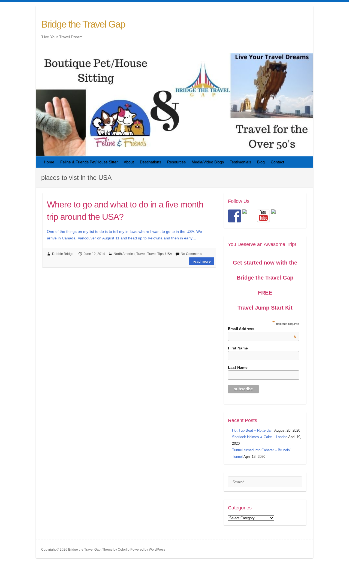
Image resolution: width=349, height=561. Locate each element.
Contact (277, 162)
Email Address (262, 328)
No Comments (191, 254)
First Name (238, 348)
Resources (176, 162)
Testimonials (240, 162)
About (129, 162)
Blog (261, 162)
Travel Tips (155, 254)
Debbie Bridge (63, 254)
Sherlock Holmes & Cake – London (259, 437)
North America (124, 254)
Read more (202, 261)
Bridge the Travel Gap (83, 24)
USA (168, 254)
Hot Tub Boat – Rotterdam (252, 430)
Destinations (150, 162)
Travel (141, 254)
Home (49, 162)
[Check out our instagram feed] (277, 215)
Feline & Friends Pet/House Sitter (89, 162)
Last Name (238, 367)
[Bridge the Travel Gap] (234, 215)
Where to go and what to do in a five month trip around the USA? (125, 211)
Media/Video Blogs (208, 162)
